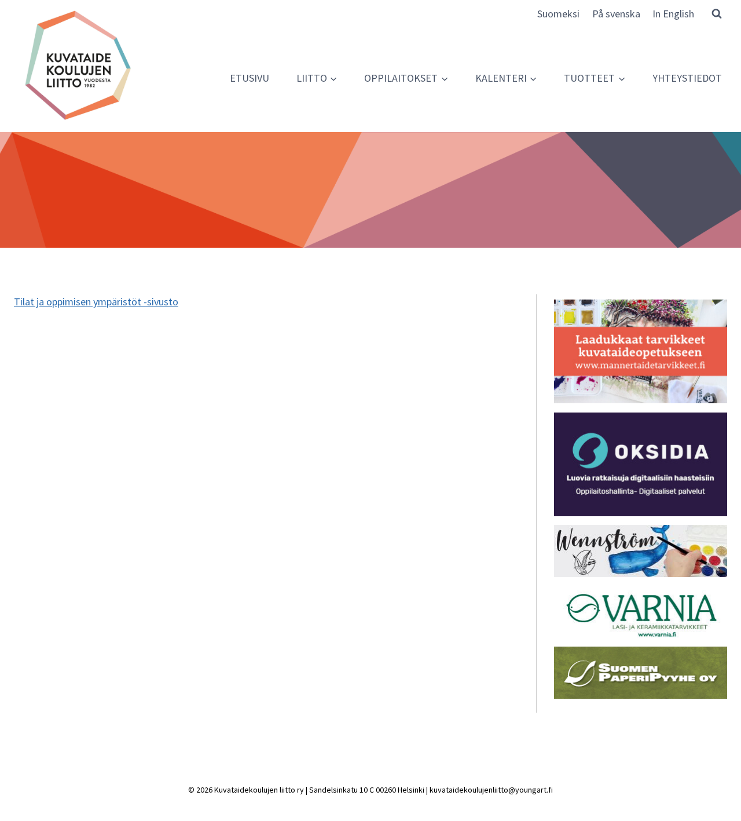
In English (673, 13)
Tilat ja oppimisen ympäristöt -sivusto (96, 301)
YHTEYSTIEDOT (687, 78)
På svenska (616, 13)
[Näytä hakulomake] (716, 13)
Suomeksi (558, 13)
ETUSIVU (249, 78)
